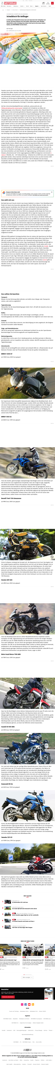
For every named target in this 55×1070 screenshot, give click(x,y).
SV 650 (46, 246)
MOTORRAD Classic (27, 1042)
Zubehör (21, 6)
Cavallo (31, 1060)
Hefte (26, 0)
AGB (14, 1030)
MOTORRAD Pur (15, 1023)
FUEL (33, 1042)
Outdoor (24, 1064)
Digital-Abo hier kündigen (25, 1023)
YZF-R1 (45, 260)
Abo (23, 0)
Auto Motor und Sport (13, 1060)
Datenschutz (30, 1030)
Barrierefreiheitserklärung (27, 1034)
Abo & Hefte (39, 1042)
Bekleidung (16, 6)
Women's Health (44, 1064)
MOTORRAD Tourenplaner (36, 1018)
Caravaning (26, 1060)
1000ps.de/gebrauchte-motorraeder (11, 108)
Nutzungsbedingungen (21, 1030)
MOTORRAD (16, 1042)
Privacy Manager (38, 1030)
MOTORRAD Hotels (7, 1018)
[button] (27, 48)
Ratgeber (36, 6)
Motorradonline (17, 1064)
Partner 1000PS (42, 1011)
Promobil (30, 1064)
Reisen (31, 6)
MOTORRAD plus (47, 1018)
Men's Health (9, 1064)
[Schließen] (51, 192)
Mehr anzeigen (26, 977)
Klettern (42, 1060)
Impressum (9, 1030)
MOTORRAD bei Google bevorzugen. (40, 195)
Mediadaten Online (24, 1011)
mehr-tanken (49, 1060)
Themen (50, 1030)
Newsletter (15, 1018)
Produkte (30, 0)
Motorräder (9, 6)
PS (20, 1042)
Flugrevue (37, 1060)
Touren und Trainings (14, 1011)
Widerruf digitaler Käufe (38, 1023)
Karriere (45, 1030)
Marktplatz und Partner (24, 1018)
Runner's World (36, 1064)
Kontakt (3, 1030)
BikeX (21, 1060)
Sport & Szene (43, 6)
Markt (50, 6)
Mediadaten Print (34, 1011)
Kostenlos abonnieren (8, 997)
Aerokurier (4, 1060)
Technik (27, 6)
